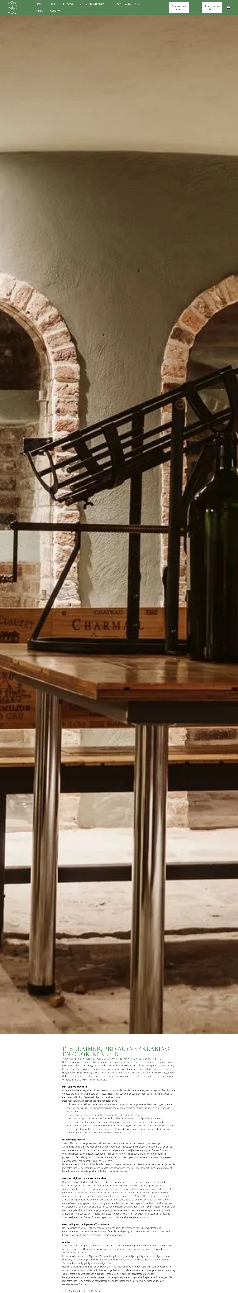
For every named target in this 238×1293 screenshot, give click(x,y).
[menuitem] (38, 4)
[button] (179, 7)
